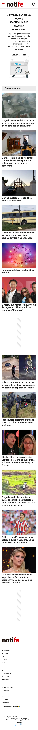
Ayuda (30, 720)
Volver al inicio (19, 55)
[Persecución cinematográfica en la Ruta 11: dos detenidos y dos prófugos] (19, 405)
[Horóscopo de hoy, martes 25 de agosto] (19, 255)
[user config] (34, 4)
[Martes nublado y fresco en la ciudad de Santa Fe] (19, 183)
